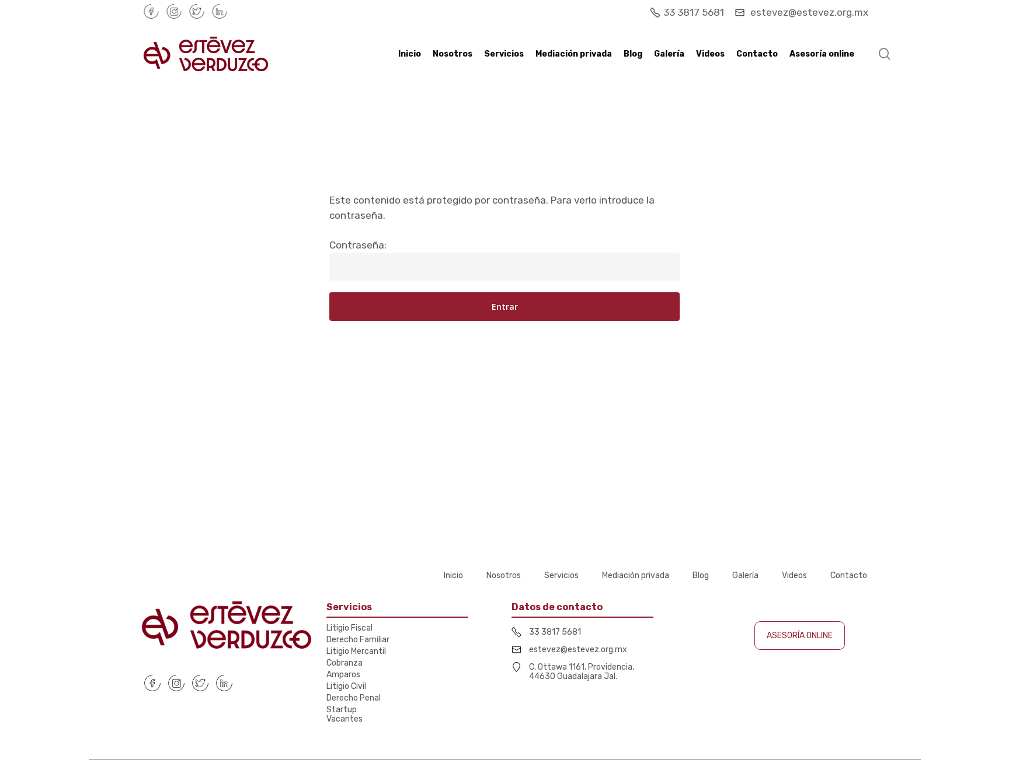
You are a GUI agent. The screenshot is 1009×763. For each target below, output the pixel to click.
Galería (745, 575)
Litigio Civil (346, 686)
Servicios (561, 575)
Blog (701, 575)
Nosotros (503, 575)
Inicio (453, 575)
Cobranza (344, 663)
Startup (341, 710)
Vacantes (344, 719)
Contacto (848, 575)
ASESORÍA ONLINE (800, 635)
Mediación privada (635, 575)
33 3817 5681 (694, 12)
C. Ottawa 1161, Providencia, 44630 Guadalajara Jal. (581, 672)
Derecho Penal (353, 698)
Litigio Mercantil (356, 651)
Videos (794, 575)
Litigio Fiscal (349, 628)
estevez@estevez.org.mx (808, 12)
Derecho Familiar (357, 640)
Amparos (343, 675)
